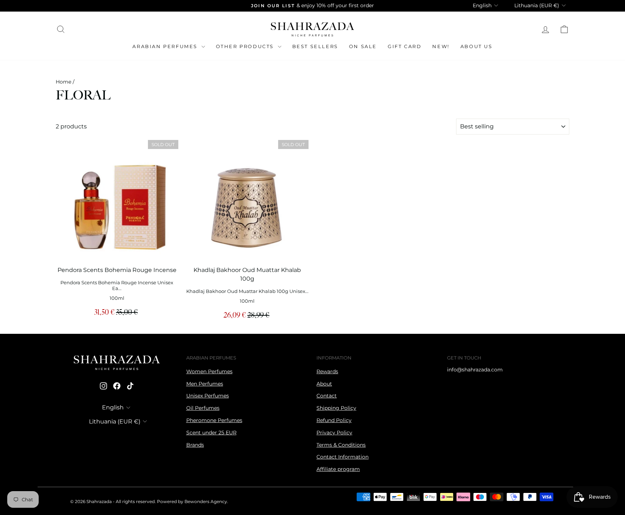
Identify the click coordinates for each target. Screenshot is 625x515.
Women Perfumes (209, 371)
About (324, 383)
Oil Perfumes (203, 408)
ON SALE (363, 46)
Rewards (327, 371)
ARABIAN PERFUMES (165, 46)
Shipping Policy (336, 408)
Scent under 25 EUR (211, 432)
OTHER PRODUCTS (246, 46)
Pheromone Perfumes (214, 420)
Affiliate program (338, 469)
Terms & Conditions (341, 445)
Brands (195, 445)
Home (63, 82)
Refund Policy (334, 420)
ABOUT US (476, 46)
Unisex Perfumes (207, 395)
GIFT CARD (404, 46)
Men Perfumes (204, 383)
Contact (326, 395)
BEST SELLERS (315, 46)
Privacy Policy (334, 432)
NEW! (440, 46)
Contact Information (342, 457)
